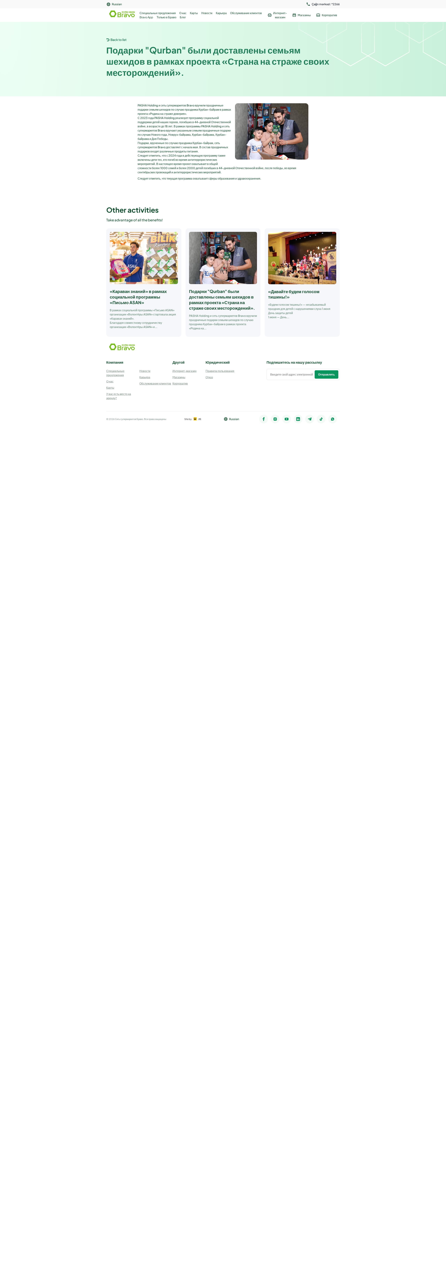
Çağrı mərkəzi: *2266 (326, 4)
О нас (182, 13)
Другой (178, 362)
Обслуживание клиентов (246, 13)
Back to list (118, 40)
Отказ (209, 377)
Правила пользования (220, 371)
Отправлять (326, 374)
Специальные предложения (158, 13)
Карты (194, 13)
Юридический (218, 362)
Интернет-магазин (184, 371)
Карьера (221, 13)
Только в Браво (166, 17)
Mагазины (178, 377)
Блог (183, 17)
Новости (206, 13)
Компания (114, 362)
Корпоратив (180, 383)
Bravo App (146, 17)
